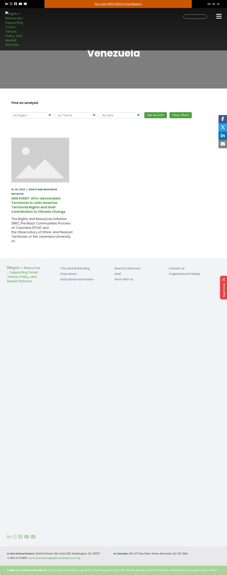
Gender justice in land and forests (147, 570)
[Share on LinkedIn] (222, 136)
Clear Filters (180, 115)
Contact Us (177, 268)
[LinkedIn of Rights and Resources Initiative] (9, 537)
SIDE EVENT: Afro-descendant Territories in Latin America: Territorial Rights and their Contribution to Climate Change (38, 205)
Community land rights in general (69, 570)
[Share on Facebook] (222, 119)
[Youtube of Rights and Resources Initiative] (26, 537)
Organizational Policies (184, 274)
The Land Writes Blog (74, 268)
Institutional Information (77, 279)
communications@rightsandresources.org (54, 558)
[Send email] (222, 144)
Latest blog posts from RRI (108, 570)
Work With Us (124, 279)
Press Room (68, 274)
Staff (118, 274)
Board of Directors (127, 268)
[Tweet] (222, 127)
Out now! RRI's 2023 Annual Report (118, 4)
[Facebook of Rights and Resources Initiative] (20, 537)
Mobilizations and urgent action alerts (193, 570)
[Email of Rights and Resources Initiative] (33, 537)
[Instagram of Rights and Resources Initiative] (15, 537)
